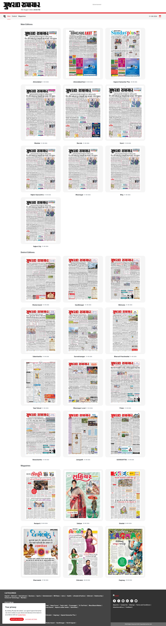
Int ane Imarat (48, 607)
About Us (116, 605)
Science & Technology (12, 597)
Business (31, 596)
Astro (63, 596)
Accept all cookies (17, 619)
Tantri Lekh (63, 605)
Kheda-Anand (50, 623)
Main (8, 16)
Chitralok (48, 615)
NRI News (57, 596)
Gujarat (7, 596)
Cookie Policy (22, 615)
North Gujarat (70, 623)
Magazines (22, 16)
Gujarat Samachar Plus (68, 615)
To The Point (83, 605)
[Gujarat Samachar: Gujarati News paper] (21, 5)
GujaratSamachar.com (146, 624)
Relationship (98, 596)
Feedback (129, 607)
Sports (38, 596)
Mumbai (23, 597)
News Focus (54, 605)
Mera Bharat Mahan (95, 605)
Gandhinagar (60, 623)
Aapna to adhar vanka (62, 607)
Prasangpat (73, 605)
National (14, 596)
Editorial (90, 596)
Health (69, 596)
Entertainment (47, 596)
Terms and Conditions (143, 605)
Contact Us (123, 605)
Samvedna (74, 607)
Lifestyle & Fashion (79, 596)
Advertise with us (118, 607)
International (23, 596)
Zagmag (56, 615)
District (14, 16)
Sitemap (131, 605)
